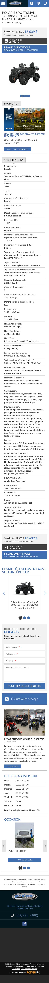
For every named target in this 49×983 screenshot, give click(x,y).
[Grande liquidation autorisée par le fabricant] (24, 119)
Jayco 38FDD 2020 (17, 851)
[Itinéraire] (38, 3)
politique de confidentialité (23, 966)
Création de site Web (16, 972)
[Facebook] (24, 924)
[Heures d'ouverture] (31, 3)
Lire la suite (13, 766)
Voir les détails (24, 860)
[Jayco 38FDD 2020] (24, 835)
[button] (4, 593)
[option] (24, 593)
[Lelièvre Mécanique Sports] (17, 3)
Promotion (11, 103)
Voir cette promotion (17, 149)
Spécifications (14, 160)
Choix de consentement (29, 969)
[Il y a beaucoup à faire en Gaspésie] (24, 722)
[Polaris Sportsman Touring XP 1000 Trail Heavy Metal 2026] (24, 588)
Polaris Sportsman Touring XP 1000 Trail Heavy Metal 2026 (24, 603)
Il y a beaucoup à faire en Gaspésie (24, 739)
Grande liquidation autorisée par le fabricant (24, 135)
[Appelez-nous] (45, 3)
